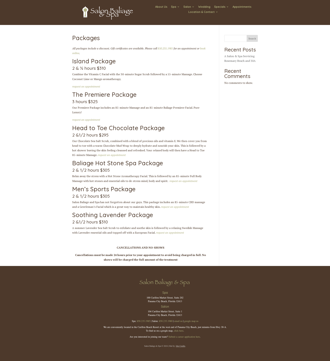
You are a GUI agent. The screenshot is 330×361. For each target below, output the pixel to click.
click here (178, 330)
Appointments (242, 7)
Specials (219, 7)
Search (252, 38)
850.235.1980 (165, 321)
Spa (173, 7)
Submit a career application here (184, 336)
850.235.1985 (165, 48)
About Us (161, 7)
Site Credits (180, 345)
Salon (187, 7)
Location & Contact (201, 12)
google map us (191, 321)
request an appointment (86, 86)
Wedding (204, 7)
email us (178, 321)
